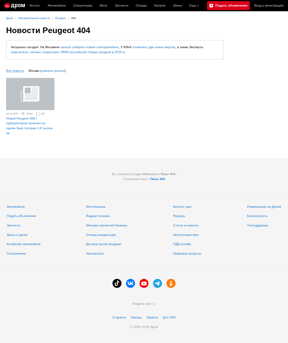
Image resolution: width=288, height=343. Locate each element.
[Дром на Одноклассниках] (171, 283)
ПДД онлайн (182, 244)
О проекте (119, 317)
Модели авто (142, 303)
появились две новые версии (153, 47)
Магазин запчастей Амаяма (106, 225)
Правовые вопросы (187, 253)
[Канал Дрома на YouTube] (144, 283)
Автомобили (57, 5)
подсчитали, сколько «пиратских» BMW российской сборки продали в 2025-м (68, 52)
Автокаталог (95, 253)
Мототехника (95, 206)
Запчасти (121, 5)
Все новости (15, 70)
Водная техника (98, 216)
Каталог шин (182, 206)
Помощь (136, 317)
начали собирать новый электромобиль (89, 47)
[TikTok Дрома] (117, 283)
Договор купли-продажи (103, 244)
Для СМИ (169, 317)
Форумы (179, 216)
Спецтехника (16, 253)
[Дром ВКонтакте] (130, 283)
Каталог (160, 5)
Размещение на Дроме (264, 206)
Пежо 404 (157, 179)
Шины (177, 5)
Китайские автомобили (23, 244)
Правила (152, 317)
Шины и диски (17, 235)
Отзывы (141, 5)
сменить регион (53, 70)
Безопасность (257, 216)
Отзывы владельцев (101, 235)
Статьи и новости (185, 225)
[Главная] (14, 5)
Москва (34, 5)
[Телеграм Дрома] (157, 283)
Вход (269, 5)
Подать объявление (21, 216)
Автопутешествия (186, 235)
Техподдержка (257, 225)
